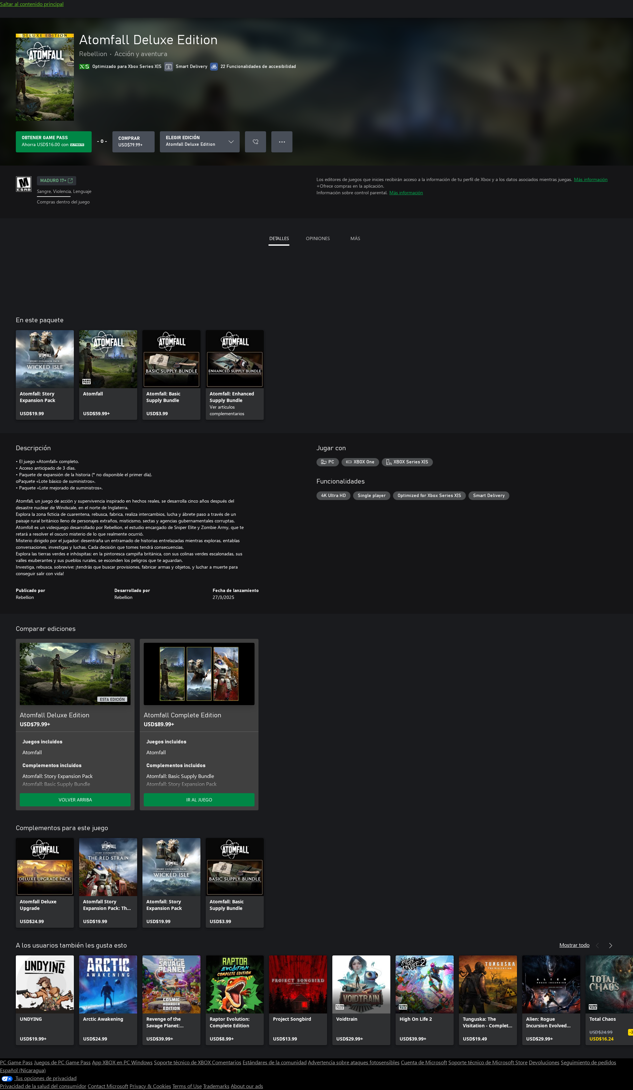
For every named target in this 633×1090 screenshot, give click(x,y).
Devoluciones (544, 1062)
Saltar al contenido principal (32, 3)
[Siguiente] (610, 945)
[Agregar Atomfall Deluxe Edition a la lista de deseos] (255, 141)
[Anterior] (597, 945)
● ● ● (282, 141)
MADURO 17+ (53, 180)
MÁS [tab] (355, 238)
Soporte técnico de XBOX (183, 1062)
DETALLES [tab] (279, 238)
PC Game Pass (16, 1062)
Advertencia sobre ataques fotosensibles (354, 1062)
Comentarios (226, 1062)
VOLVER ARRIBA (75, 799)
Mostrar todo (574, 944)
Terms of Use (187, 1085)
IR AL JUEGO (199, 799)
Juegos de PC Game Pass (62, 1062)
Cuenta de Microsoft (424, 1062)
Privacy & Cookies (150, 1085)
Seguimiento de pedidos (588, 1062)
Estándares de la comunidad (275, 1062)
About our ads (247, 1085)
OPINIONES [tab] (318, 238)
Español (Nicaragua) (23, 1070)
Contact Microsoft (108, 1085)
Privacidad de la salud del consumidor (43, 1085)
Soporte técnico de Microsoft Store (488, 1062)
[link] (45, 375)
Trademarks (216, 1085)
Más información (591, 179)
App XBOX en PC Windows (122, 1062)
